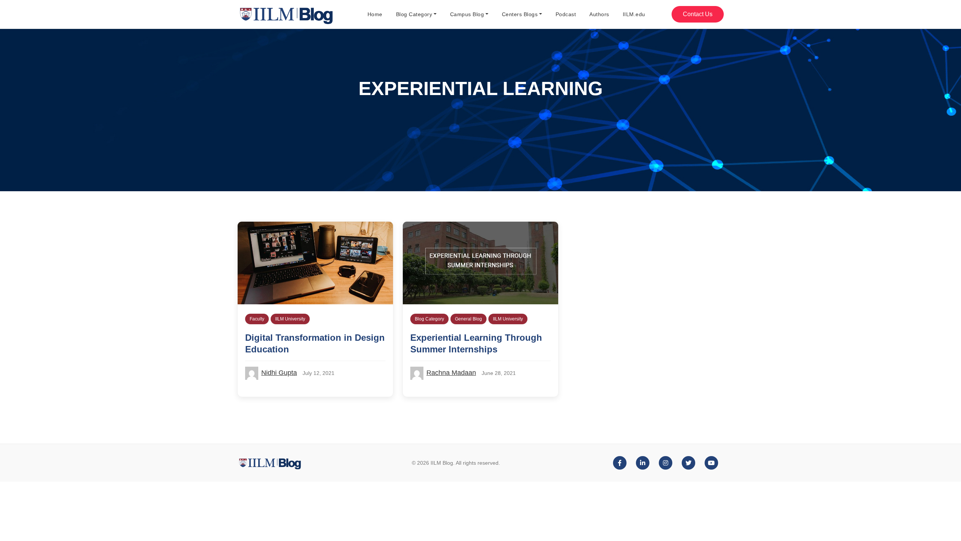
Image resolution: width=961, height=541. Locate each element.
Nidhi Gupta (279, 372)
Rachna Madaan (451, 372)
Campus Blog (467, 14)
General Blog (468, 319)
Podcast (566, 14)
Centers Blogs (520, 14)
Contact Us (697, 14)
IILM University (290, 319)
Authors (599, 14)
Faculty (257, 319)
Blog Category (414, 14)
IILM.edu (634, 14)
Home (375, 14)
